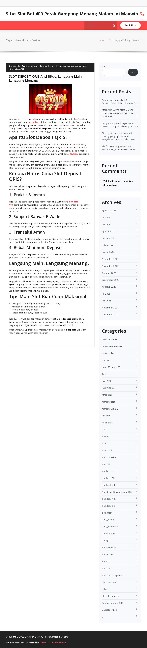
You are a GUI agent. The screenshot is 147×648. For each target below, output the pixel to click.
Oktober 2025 (109, 273)
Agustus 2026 (109, 210)
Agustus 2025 (109, 286)
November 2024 (110, 307)
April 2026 (107, 231)
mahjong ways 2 (110, 408)
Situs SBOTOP (109, 457)
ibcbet (105, 374)
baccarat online (109, 339)
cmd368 (106, 360)
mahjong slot (108, 401)
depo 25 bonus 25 (111, 367)
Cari (104, 66)
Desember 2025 (110, 259)
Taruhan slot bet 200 (112, 602)
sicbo (104, 443)
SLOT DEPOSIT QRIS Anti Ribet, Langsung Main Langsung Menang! (45, 78)
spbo (104, 589)
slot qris (74, 66)
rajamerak (107, 422)
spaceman (107, 568)
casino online (108, 353)
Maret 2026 (108, 238)
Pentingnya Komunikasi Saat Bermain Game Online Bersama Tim (120, 101)
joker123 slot (109, 387)
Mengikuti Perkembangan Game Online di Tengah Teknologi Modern (120, 125)
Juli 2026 (106, 217)
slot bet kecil (108, 484)
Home (101, 40)
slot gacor (107, 512)
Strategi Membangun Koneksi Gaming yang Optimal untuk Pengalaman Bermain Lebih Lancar (119, 136)
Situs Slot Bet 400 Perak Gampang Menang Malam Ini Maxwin (72, 13)
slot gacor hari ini (110, 526)
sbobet (105, 436)
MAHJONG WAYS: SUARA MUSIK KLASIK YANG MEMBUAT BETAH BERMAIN (118, 113)
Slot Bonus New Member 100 (117, 491)
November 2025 (110, 265)
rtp (103, 429)
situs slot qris (49, 66)
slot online (33, 122)
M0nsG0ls (15, 66)
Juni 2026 (106, 224)
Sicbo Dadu (107, 450)
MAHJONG (107, 394)
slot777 (106, 561)
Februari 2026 (109, 245)
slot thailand (108, 554)
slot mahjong (108, 533)
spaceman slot (109, 582)
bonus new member (112, 346)
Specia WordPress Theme (52, 642)
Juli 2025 (106, 293)
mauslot (106, 415)
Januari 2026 (108, 252)
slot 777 (106, 464)
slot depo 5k (108, 505)
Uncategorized (30, 66)
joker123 (106, 380)
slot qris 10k (18, 69)
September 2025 (110, 279)
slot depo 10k (109, 498)
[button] (114, 25)
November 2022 (110, 314)
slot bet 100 (108, 471)
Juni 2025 (106, 300)
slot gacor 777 (109, 519)
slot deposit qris (62, 66)
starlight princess (111, 595)
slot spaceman (109, 547)
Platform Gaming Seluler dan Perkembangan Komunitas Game (118, 148)
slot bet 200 (108, 478)
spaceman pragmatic (112, 575)
